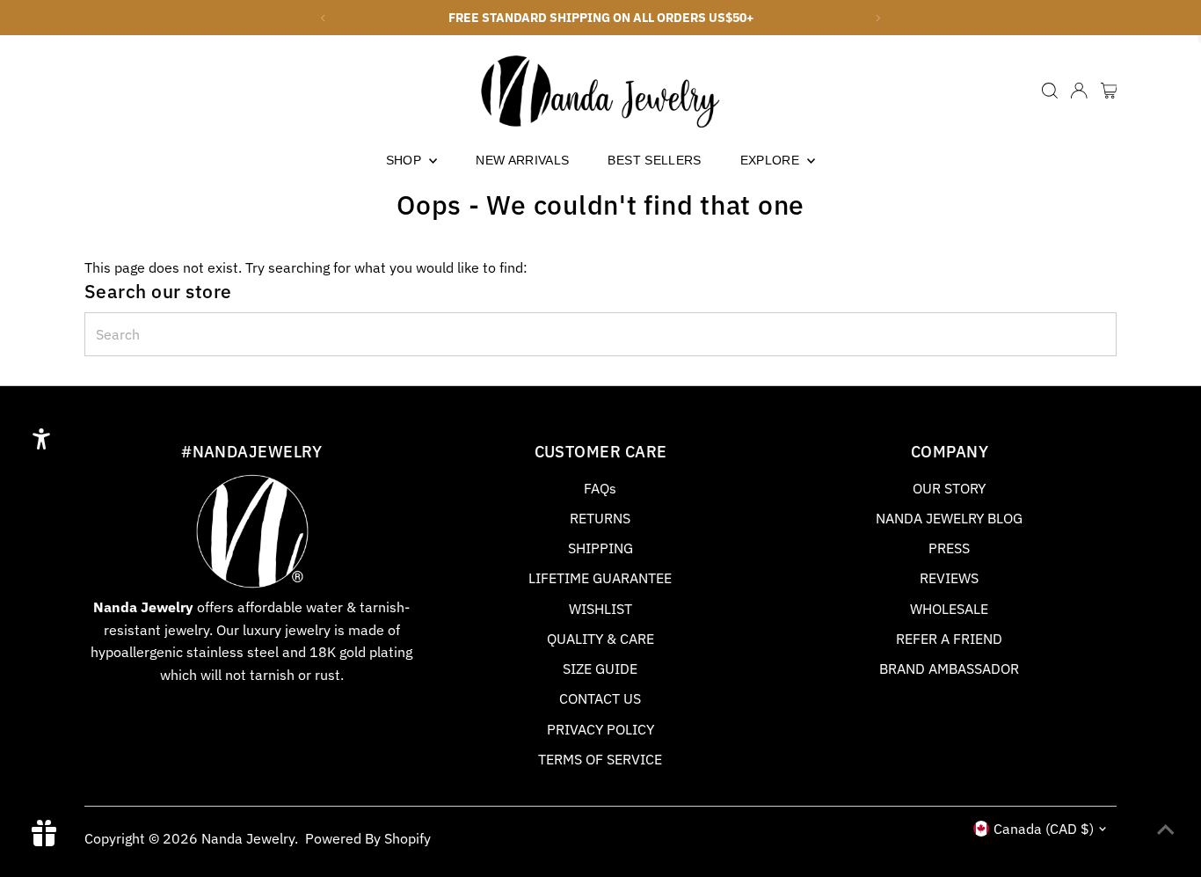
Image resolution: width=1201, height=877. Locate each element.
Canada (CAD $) (1044, 828)
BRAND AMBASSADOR (949, 668)
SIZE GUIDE (600, 668)
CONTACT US (600, 698)
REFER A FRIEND (949, 638)
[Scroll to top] (1165, 828)
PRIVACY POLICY (600, 729)
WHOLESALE (949, 609)
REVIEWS (949, 578)
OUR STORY (949, 488)
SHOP (406, 160)
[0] (1109, 91)
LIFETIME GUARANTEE (600, 578)
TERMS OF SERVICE (600, 759)
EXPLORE (772, 160)
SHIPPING (600, 548)
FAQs (600, 488)
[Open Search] (1050, 91)
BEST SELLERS (654, 160)
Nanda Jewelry (248, 838)
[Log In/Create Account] (1079, 91)
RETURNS (600, 518)
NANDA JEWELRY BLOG (949, 518)
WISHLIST (600, 609)
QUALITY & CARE (600, 638)
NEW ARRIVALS (522, 160)
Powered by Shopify (368, 838)
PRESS (949, 548)
